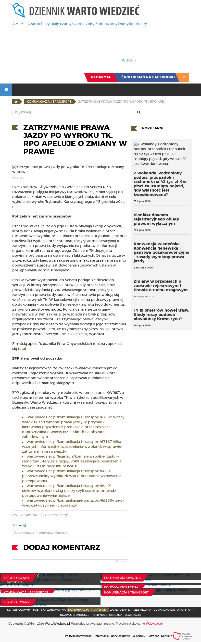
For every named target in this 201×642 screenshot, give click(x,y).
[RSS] (184, 77)
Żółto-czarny (106, 24)
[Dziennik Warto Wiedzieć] (76, 10)
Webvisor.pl (154, 623)
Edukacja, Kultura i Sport (174, 609)
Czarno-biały (39, 24)
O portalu (139, 636)
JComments (121, 561)
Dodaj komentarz (61, 547)
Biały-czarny (60, 24)
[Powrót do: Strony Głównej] (16, 101)
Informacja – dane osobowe (112, 636)
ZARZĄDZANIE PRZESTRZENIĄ (130, 609)
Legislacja (133, 615)
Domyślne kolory (132, 24)
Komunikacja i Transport (26, 592)
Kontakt (166, 636)
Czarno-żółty (83, 24)
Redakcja (101, 77)
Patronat (153, 636)
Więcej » (129, 60)
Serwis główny (17, 577)
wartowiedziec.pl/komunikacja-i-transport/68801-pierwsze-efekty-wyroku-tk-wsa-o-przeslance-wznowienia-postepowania (72, 476)
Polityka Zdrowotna (122, 577)
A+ (18, 24)
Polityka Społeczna (121, 587)
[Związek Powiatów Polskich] (182, 635)
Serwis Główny (19, 609)
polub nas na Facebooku (149, 77)
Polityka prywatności (78, 636)
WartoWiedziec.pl (57, 623)
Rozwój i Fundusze (74, 615)
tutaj (22, 349)
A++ (24, 24)
